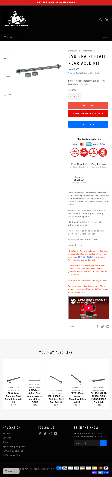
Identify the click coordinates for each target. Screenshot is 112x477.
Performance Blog (11, 455)
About (6, 442)
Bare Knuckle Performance (24, 468)
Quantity (72, 90)
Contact (7, 437)
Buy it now (88, 124)
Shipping (72, 73)
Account (106, 37)
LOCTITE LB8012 (85, 257)
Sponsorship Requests (14, 446)
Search (6, 433)
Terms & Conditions (13, 450)
